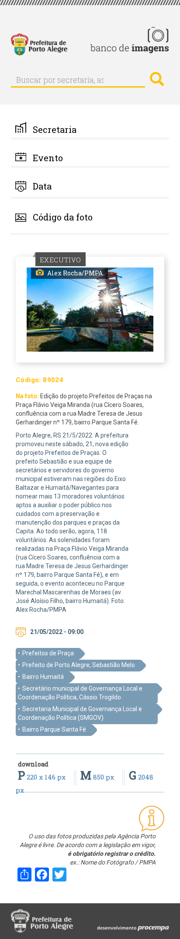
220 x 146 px (42, 777)
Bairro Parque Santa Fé (54, 729)
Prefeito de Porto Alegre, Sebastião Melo (78, 664)
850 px (98, 777)
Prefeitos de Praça (48, 653)
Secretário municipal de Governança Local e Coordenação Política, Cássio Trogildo (80, 693)
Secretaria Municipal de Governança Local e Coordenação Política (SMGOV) (80, 713)
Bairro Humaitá (43, 676)
